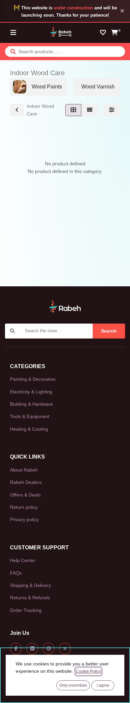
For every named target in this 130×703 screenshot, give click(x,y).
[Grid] (73, 110)
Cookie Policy (88, 671)
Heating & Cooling (29, 429)
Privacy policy (24, 519)
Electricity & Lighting (31, 391)
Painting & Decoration (33, 379)
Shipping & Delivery (30, 585)
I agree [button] (103, 685)
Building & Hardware (31, 404)
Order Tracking (26, 610)
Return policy (24, 507)
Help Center (22, 560)
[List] (89, 110)
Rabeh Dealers (26, 482)
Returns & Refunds (30, 597)
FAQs (16, 573)
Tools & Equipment (29, 416)
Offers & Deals (25, 494)
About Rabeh (24, 470)
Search (109, 331)
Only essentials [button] (73, 685)
